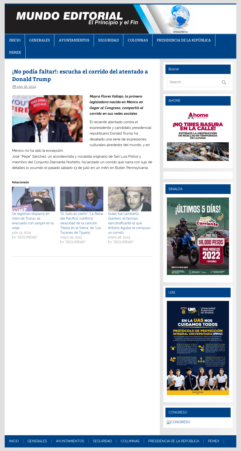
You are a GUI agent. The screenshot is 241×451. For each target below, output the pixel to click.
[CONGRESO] (178, 422)
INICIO (14, 40)
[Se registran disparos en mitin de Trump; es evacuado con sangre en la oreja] (33, 199)
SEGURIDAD (108, 40)
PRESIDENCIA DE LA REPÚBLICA (184, 40)
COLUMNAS (138, 40)
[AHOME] (198, 135)
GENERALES (39, 40)
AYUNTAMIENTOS (74, 40)
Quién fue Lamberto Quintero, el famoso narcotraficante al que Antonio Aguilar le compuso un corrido (129, 223)
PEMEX (15, 52)
